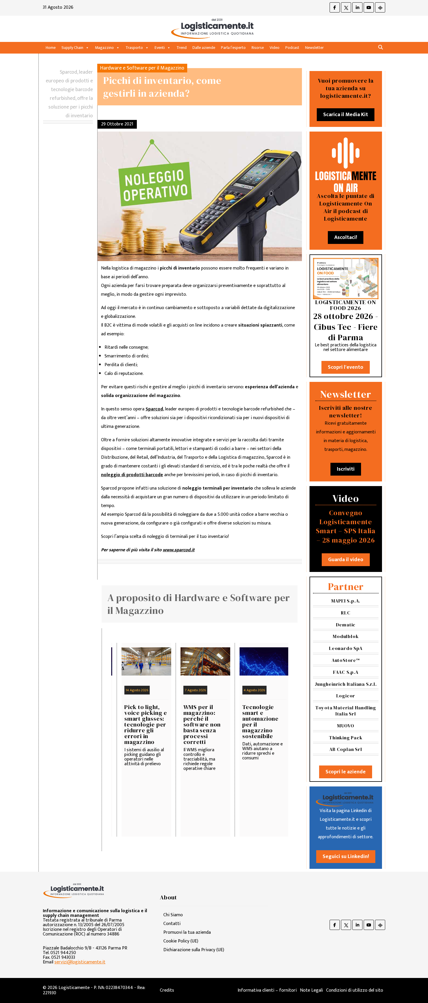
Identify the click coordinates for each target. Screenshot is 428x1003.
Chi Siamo (173, 915)
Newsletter (314, 47)
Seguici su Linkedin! (346, 856)
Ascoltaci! (345, 237)
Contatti (172, 924)
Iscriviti (346, 469)
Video (275, 47)
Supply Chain (72, 47)
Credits (167, 990)
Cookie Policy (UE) (180, 941)
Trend (181, 47)
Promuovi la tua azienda (187, 932)
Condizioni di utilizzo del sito (354, 990)
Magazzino (104, 47)
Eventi (160, 47)
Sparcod (154, 409)
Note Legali (311, 990)
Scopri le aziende (346, 772)
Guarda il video (345, 559)
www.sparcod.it (178, 550)
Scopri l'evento (345, 367)
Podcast (292, 47)
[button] (380, 48)
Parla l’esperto (233, 47)
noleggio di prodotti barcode (132, 475)
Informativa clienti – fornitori (267, 990)
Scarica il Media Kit (345, 114)
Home (51, 47)
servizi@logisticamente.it (79, 962)
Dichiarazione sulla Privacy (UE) (193, 950)
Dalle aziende (203, 47)
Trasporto (134, 47)
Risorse (258, 47)
